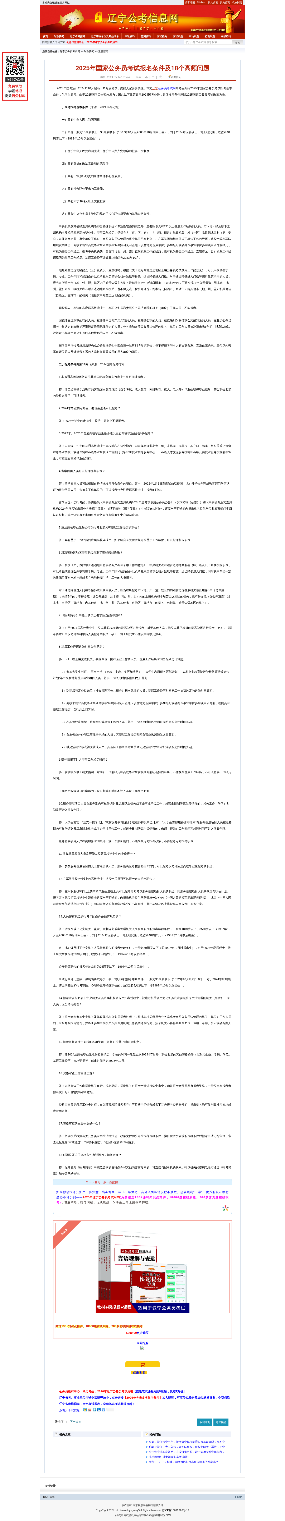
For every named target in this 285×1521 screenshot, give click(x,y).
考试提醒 (221, 1422)
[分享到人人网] (98, 1409)
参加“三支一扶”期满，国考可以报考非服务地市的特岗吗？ (183, 1461)
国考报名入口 (49, 42)
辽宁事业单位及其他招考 (105, 36)
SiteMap (201, 2)
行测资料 (146, 36)
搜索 (238, 42)
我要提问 (176, 77)
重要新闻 (103, 51)
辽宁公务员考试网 (70, 51)
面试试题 (178, 36)
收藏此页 (205, 1422)
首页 (45, 36)
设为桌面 (213, 2)
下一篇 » (75, 1421)
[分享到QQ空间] (85, 1409)
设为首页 (225, 2)
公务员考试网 (167, 88)
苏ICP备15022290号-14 (175, 1510)
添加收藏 (237, 2)
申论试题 (194, 36)
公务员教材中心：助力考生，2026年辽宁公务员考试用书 (122, 1391)
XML (169, 1515)
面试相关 (162, 36)
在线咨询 (226, 36)
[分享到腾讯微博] (94, 1409)
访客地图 (190, 2)
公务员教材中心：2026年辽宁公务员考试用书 (92, 42)
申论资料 (130, 36)
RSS (45, 1496)
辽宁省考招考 (77, 36)
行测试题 (210, 36)
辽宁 (155, 88)
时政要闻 (59, 36)
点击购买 (139, 1372)
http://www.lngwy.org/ (127, 1510)
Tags (51, 1496)
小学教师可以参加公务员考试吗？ (169, 1456)
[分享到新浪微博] (89, 1409)
